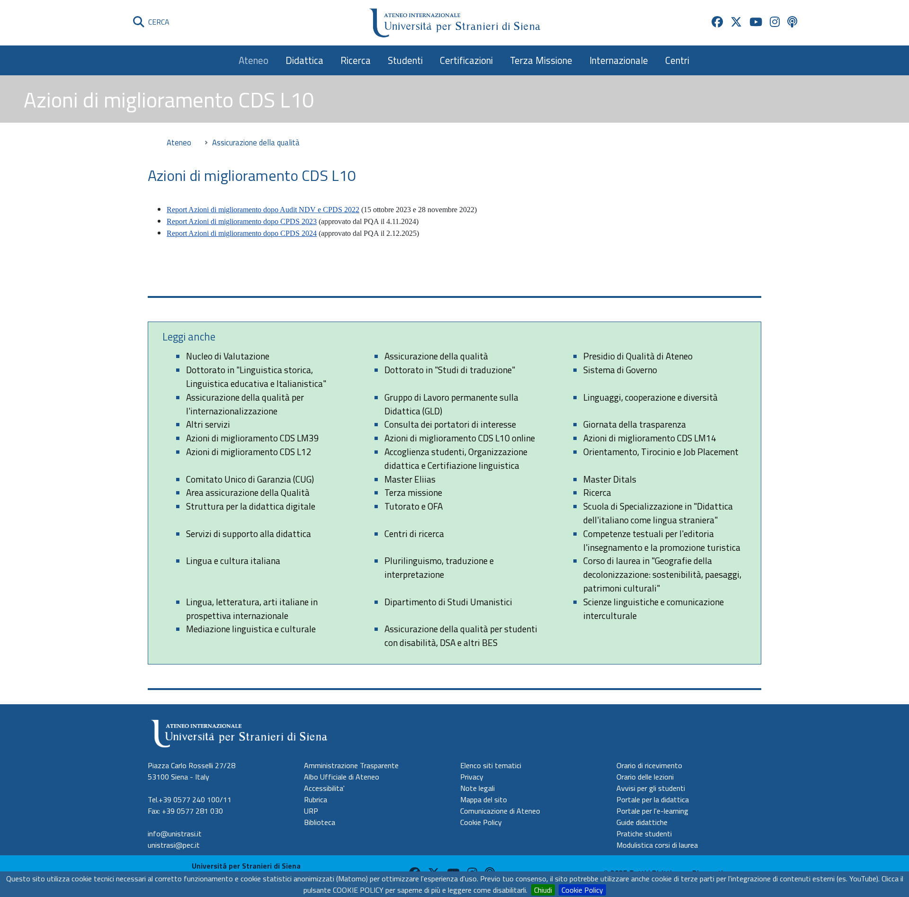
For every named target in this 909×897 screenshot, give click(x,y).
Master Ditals (609, 479)
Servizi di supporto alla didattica (248, 533)
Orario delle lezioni (645, 776)
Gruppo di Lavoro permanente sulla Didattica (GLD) (451, 404)
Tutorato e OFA (413, 506)
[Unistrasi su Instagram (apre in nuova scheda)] (775, 21)
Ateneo (253, 60)
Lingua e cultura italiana (233, 560)
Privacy (471, 776)
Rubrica (315, 799)
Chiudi (543, 890)
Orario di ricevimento (649, 765)
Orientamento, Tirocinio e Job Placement (661, 451)
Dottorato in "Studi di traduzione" (449, 370)
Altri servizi (208, 424)
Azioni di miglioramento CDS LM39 (252, 438)
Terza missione (413, 492)
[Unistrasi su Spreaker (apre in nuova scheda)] (792, 21)
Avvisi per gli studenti (650, 788)
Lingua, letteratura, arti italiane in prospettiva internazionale (252, 608)
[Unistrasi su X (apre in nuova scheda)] (736, 21)
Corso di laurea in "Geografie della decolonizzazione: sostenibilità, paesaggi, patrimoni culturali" (662, 574)
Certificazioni (466, 60)
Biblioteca (319, 822)
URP (311, 810)
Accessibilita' (324, 788)
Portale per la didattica (652, 799)
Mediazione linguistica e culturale (251, 629)
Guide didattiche (642, 822)
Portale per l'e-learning (652, 810)
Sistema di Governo (620, 370)
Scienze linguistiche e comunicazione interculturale (653, 608)
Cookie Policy (582, 890)
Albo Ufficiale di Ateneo (341, 776)
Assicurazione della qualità (436, 356)
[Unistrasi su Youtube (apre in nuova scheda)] (755, 21)
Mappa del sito (483, 799)
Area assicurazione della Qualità (248, 492)
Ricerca (355, 60)
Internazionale (618, 60)
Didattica (304, 60)
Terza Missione (541, 60)
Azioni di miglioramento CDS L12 (249, 451)
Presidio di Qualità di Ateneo (638, 356)
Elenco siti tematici (490, 765)
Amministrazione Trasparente (351, 765)
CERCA (156, 21)
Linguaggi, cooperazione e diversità (650, 397)
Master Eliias (410, 479)
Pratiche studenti (644, 833)
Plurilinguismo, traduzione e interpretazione (439, 567)
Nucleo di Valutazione (227, 356)
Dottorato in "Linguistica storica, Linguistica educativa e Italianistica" (256, 376)
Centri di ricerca (414, 533)
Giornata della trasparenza (634, 424)
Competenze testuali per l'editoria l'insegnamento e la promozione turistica (661, 540)
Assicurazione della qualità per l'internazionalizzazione (245, 404)
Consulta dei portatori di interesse (450, 424)
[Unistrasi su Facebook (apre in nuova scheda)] (717, 21)
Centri (677, 60)
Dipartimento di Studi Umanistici (448, 602)
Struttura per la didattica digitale (250, 506)
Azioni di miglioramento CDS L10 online (459, 438)
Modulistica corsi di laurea (657, 845)
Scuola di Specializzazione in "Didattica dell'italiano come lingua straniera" (658, 513)
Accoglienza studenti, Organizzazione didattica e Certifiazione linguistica (455, 458)
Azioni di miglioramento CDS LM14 (649, 438)
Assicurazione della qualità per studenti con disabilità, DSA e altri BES (460, 635)
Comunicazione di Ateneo (500, 810)
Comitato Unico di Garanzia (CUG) (250, 479)
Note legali (477, 788)
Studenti (405, 60)
